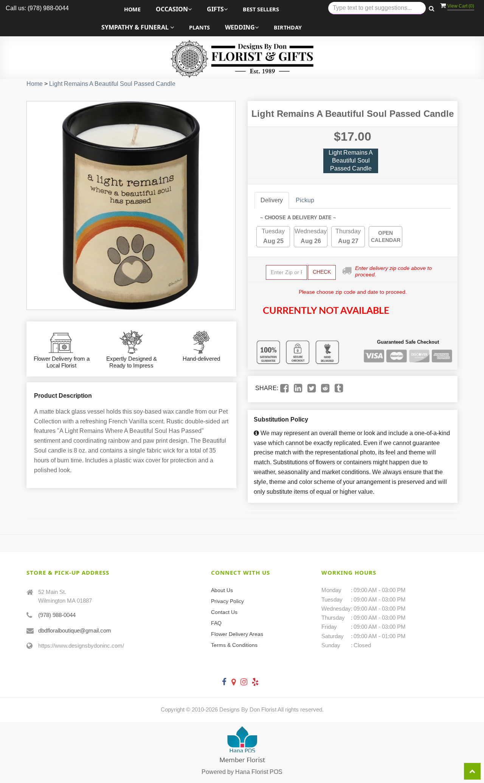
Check (322, 272)
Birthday (288, 27)
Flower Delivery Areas (237, 634)
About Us (222, 590)
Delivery (272, 200)
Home (132, 9)
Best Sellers (261, 9)
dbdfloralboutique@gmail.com (74, 630)
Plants (199, 27)
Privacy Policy (227, 601)
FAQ (216, 623)
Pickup (305, 200)
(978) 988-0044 (57, 615)
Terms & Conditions (234, 645)
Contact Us (224, 612)
